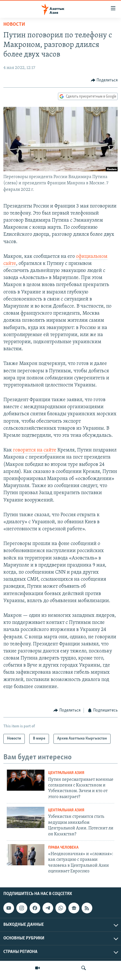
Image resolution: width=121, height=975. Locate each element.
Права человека (63, 848)
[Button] (104, 80)
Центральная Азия (66, 773)
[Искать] (83, 968)
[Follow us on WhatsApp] (60, 908)
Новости (14, 24)
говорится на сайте (34, 450)
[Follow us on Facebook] (35, 908)
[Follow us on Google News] (73, 908)
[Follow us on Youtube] (8, 908)
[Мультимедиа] (37, 968)
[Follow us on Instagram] (21, 908)
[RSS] (87, 908)
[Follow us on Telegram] (47, 908)
